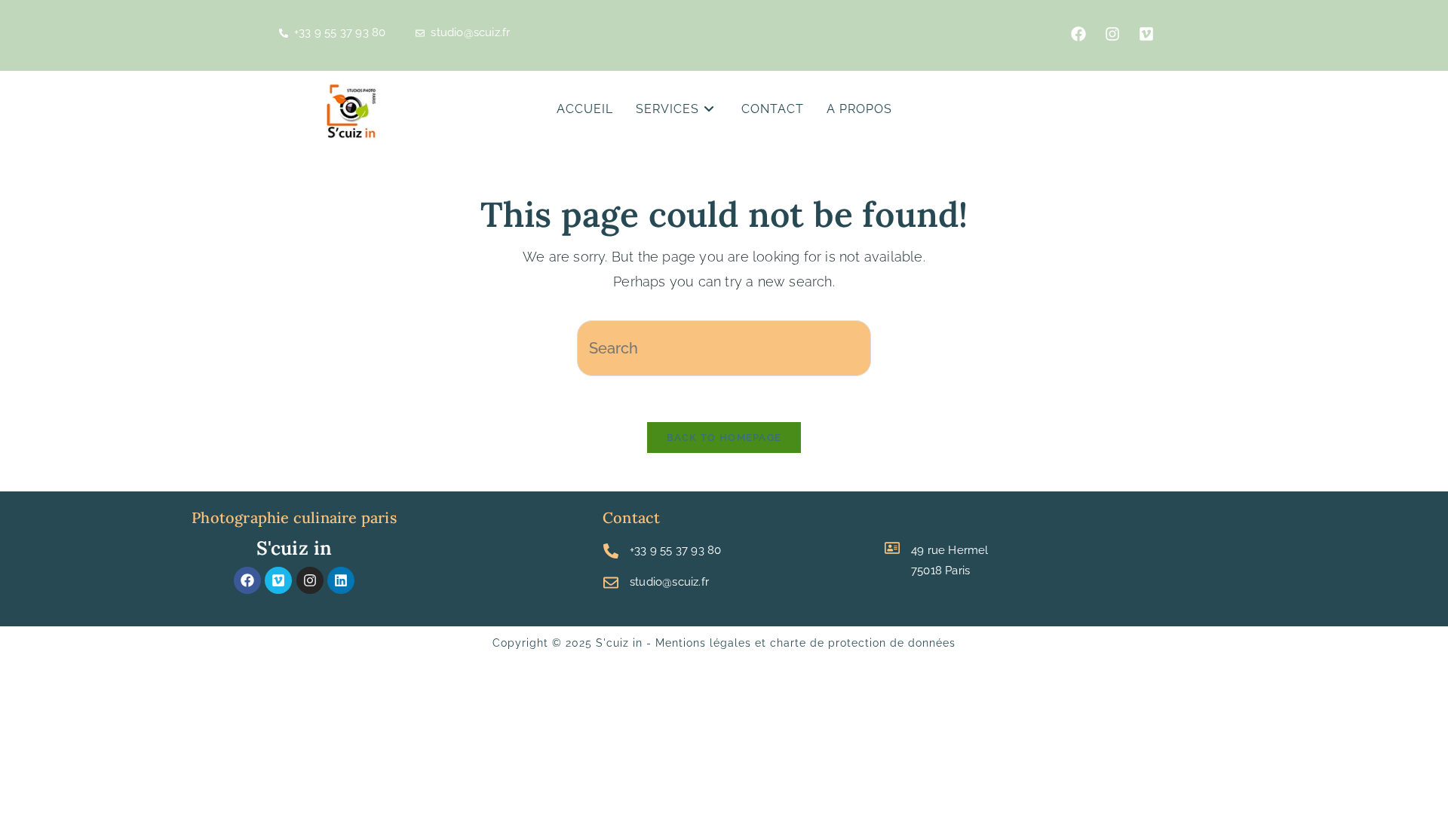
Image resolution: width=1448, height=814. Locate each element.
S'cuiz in (294, 548)
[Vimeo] (1146, 34)
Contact (631, 517)
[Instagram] (310, 580)
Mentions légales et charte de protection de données (805, 643)
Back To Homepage (724, 437)
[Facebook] (1078, 34)
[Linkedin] (340, 580)
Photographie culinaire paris (294, 517)
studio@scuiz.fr (669, 582)
